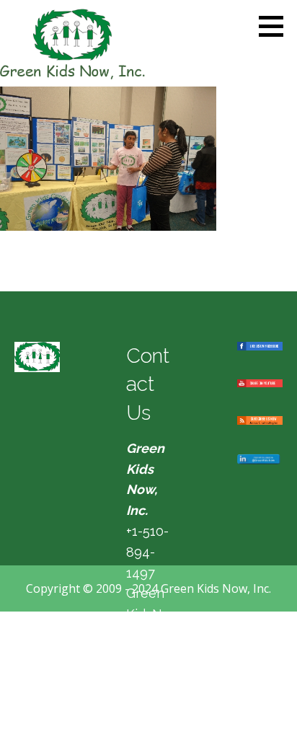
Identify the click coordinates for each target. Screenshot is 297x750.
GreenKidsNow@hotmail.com (148, 635)
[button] (276, 26)
